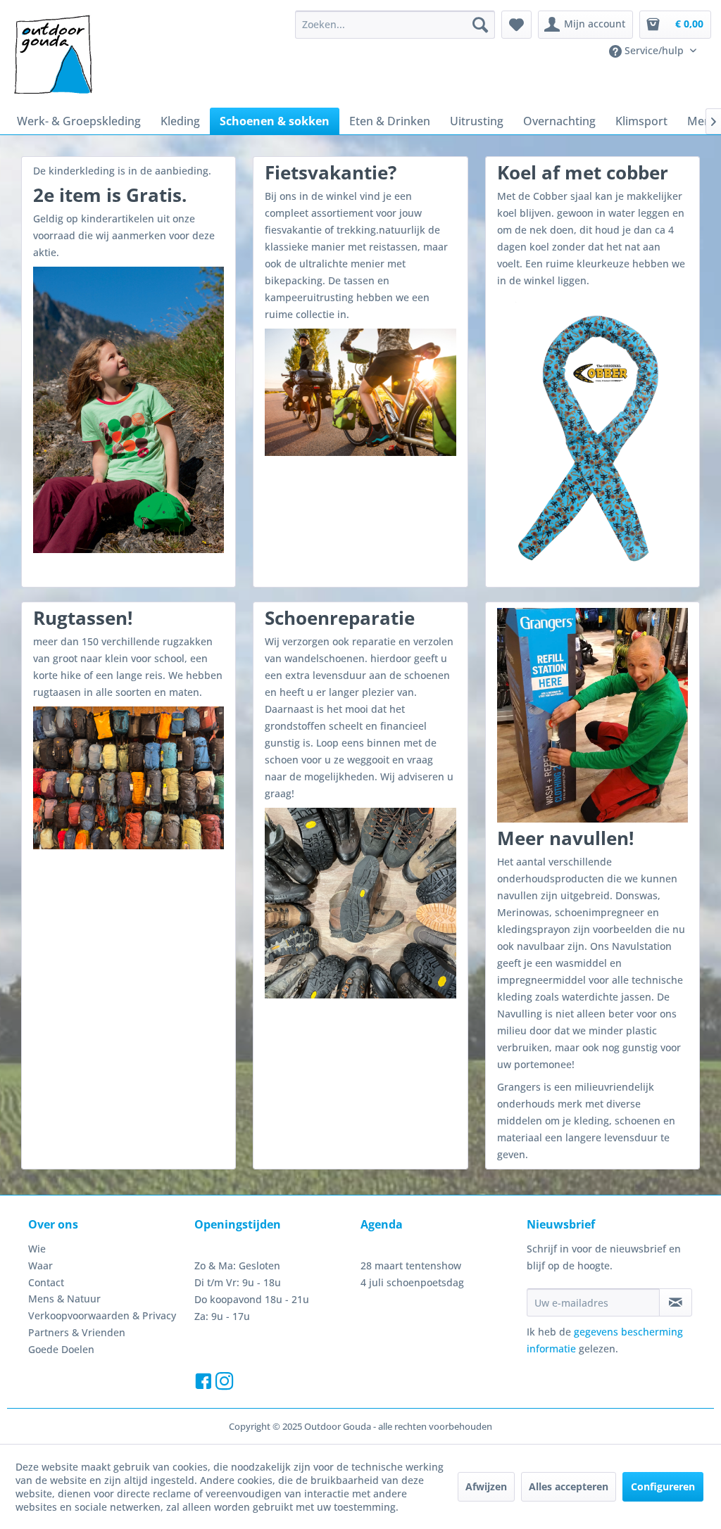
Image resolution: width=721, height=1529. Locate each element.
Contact (46, 1282)
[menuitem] (395, 25)
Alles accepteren (568, 1486)
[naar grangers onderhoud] (592, 715)
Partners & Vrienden (76, 1332)
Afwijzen (486, 1486)
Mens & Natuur (64, 1298)
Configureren (663, 1486)
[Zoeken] (480, 25)
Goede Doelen (61, 1349)
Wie (37, 1248)
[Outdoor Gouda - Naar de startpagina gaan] (52, 56)
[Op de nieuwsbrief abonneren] (675, 1302)
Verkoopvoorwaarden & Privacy (102, 1315)
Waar (40, 1265)
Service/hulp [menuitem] (654, 50)
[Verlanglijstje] (516, 25)
